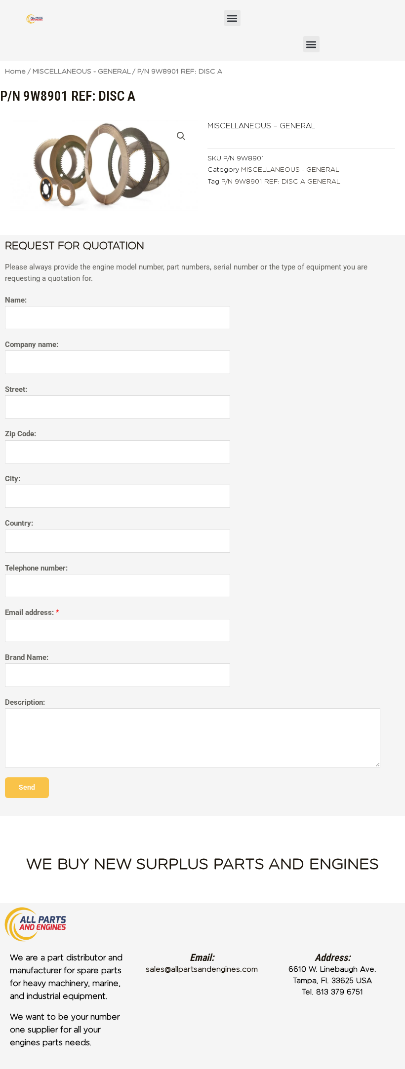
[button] (232, 18)
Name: (16, 300)
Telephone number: (36, 568)
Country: (19, 523)
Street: (16, 389)
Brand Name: (26, 657)
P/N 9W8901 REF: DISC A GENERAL (280, 181)
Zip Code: (20, 433)
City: (12, 478)
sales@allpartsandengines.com (202, 969)
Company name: (31, 344)
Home (15, 71)
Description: (25, 702)
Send (27, 787)
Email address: (32, 612)
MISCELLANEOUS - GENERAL (81, 71)
